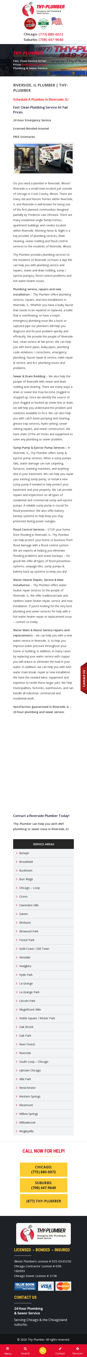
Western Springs (29, 1096)
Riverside (25, 1053)
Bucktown (25, 870)
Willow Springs (28, 1114)
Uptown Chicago (30, 1070)
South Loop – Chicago (33, 1062)
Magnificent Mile (30, 1009)
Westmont (26, 1105)
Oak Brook (26, 1027)
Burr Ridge (26, 879)
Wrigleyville (26, 1131)
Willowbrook (27, 1122)
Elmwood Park (28, 931)
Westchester (27, 1088)
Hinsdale (24, 957)
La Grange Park (29, 992)
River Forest (27, 1044)
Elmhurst (25, 922)
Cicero (23, 896)
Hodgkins (25, 966)
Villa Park (25, 1079)
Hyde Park (26, 975)
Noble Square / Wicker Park (37, 1018)
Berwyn (24, 853)
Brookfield (26, 862)
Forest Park (26, 940)
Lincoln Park (27, 1001)
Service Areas (43, 844)
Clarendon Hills (29, 905)
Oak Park (25, 1035)
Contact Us (84, 678)
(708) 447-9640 (51, 39)
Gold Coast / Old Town (34, 949)
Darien (23, 914)
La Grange (26, 983)
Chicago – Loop (29, 888)
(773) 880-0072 (51, 34)
